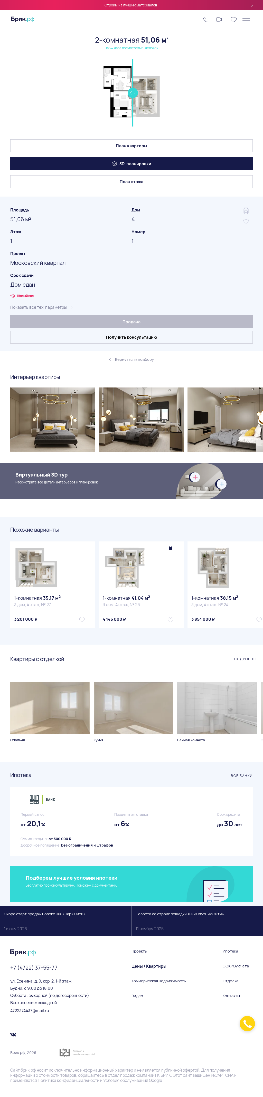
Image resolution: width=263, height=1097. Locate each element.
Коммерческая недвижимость (159, 981)
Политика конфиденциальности (68, 1080)
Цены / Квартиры (149, 966)
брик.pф (28, 1070)
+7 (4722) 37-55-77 (34, 967)
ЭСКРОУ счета (236, 966)
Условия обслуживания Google (132, 1080)
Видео (137, 996)
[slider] (132, 93)
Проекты (139, 951)
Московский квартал (38, 263)
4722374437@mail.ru (29, 1010)
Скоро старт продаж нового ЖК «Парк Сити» (45, 921)
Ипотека (230, 951)
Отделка (230, 981)
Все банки (242, 775)
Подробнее (246, 659)
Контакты (231, 996)
